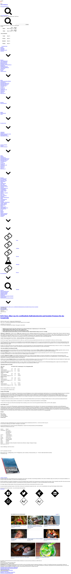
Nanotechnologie (3, 206)
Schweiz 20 (2, 90)
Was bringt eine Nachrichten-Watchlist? (6, 297)
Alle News (2, 51)
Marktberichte (2, 65)
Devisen (17, 272)
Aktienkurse (2, 132)
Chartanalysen (2, 68)
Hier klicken (2, 488)
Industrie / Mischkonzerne (4, 197)
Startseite (1, 47)
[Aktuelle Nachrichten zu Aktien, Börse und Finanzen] (4, 6)
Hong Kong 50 (2, 93)
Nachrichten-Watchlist (4, 292)
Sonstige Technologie (3, 213)
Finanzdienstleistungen (4, 188)
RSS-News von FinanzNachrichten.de (6, 573)
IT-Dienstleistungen (3, 199)
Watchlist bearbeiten (3, 294)
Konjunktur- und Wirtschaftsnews (5, 64)
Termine (1, 70)
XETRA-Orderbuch (3, 144)
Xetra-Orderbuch (8, 567)
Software (1, 212)
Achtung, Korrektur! (3, 477)
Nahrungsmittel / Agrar (4, 207)
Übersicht (2, 145)
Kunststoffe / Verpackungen (5, 202)
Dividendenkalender (3, 134)
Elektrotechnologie (3, 185)
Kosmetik (2, 201)
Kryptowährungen (3, 273)
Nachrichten (2, 48)
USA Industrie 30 (3, 85)
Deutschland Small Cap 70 (4, 83)
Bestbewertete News (3, 62)
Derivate (17, 256)
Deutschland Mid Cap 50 (4, 159)
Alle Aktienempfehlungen (4, 67)
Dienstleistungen (3, 183)
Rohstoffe (2, 211)
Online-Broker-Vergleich (4, 135)
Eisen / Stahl (2, 184)
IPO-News (2, 69)
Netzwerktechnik (3, 208)
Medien (1, 112)
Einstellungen (2, 295)
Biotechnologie (2, 181)
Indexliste (2, 156)
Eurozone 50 (2, 88)
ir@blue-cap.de (3, 417)
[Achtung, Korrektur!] (10, 476)
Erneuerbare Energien (4, 186)
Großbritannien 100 (3, 89)
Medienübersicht (3, 113)
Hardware (2, 193)
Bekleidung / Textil (3, 180)
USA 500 (2, 86)
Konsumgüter (2, 200)
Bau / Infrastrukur (3, 179)
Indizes (1, 80)
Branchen (2, 102)
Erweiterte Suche (4, 46)
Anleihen (17, 248)
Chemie (1, 182)
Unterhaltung (2, 215)
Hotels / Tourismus (3, 195)
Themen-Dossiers (3, 71)
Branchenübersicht (3, 103)
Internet (1, 198)
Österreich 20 (2, 91)
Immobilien (2, 196)
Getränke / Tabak (3, 190)
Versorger (2, 216)
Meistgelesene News (3, 63)
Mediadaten (11, 570)
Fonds (17, 240)
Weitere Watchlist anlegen (4, 291)
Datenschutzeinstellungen (5, 570)
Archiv (1, 114)
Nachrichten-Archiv (6, 569)
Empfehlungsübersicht (4, 66)
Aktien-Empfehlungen (10, 568)
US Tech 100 (2, 87)
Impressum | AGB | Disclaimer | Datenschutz (7, 572)
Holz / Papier (2, 194)
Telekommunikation (3, 214)
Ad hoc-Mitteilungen (4, 4)
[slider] (2, 312)
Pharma (1, 210)
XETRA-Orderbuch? (3, 146)
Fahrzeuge (2, 187)
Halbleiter (2, 191)
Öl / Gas (1, 209)
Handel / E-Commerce (4, 192)
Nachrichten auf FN (3, 50)
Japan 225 (2, 92)
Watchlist (17, 289)
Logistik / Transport (3, 203)
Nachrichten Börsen (3, 568)
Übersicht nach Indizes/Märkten (5, 81)
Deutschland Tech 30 (3, 160)
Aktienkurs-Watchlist (3, 293)
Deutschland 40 (3, 82)
